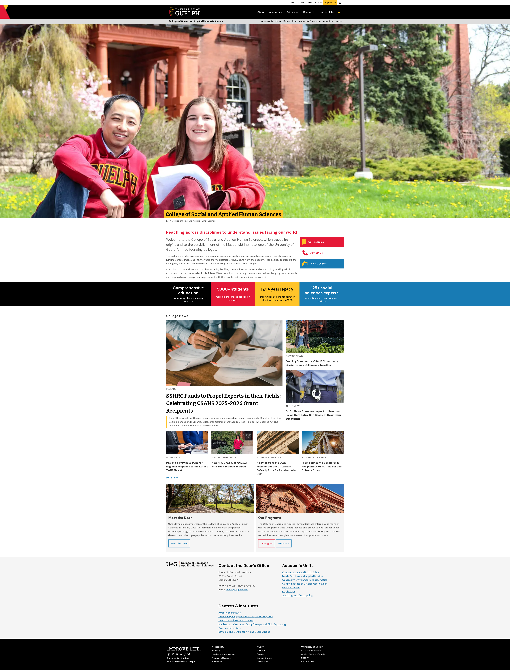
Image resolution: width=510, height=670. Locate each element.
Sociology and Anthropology (298, 595)
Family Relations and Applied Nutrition (303, 576)
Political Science (291, 587)
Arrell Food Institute (229, 612)
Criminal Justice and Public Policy (300, 572)
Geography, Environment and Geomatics (304, 579)
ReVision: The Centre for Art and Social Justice (244, 631)
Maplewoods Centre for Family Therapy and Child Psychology (252, 624)
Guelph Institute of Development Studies (305, 583)
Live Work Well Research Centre (235, 620)
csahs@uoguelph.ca (237, 589)
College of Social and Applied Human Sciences (194, 220)
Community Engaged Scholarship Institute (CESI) (245, 616)
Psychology (288, 591)
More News (172, 477)
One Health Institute (229, 628)
